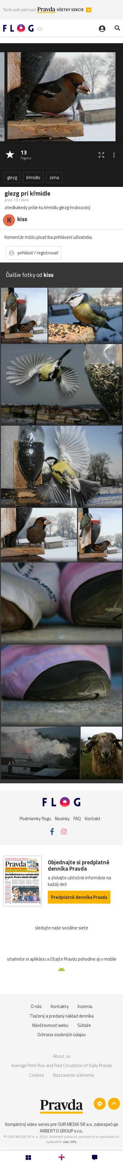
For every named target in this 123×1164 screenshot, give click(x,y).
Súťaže (84, 1025)
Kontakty (60, 1006)
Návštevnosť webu (50, 1025)
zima (54, 177)
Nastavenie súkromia (73, 1075)
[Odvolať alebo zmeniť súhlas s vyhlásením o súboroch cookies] (100, 1104)
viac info (69, 1141)
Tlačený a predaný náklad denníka (62, 1016)
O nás (36, 1006)
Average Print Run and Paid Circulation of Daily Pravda (61, 1065)
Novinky (62, 818)
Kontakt (93, 818)
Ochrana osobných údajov (61, 1034)
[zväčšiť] (101, 155)
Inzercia (85, 1006)
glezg (12, 177)
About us (61, 1056)
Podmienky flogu (35, 818)
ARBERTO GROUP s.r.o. (61, 1130)
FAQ (77, 818)
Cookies (36, 1075)
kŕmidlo (33, 177)
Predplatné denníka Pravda (79, 897)
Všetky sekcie (70, 10)
